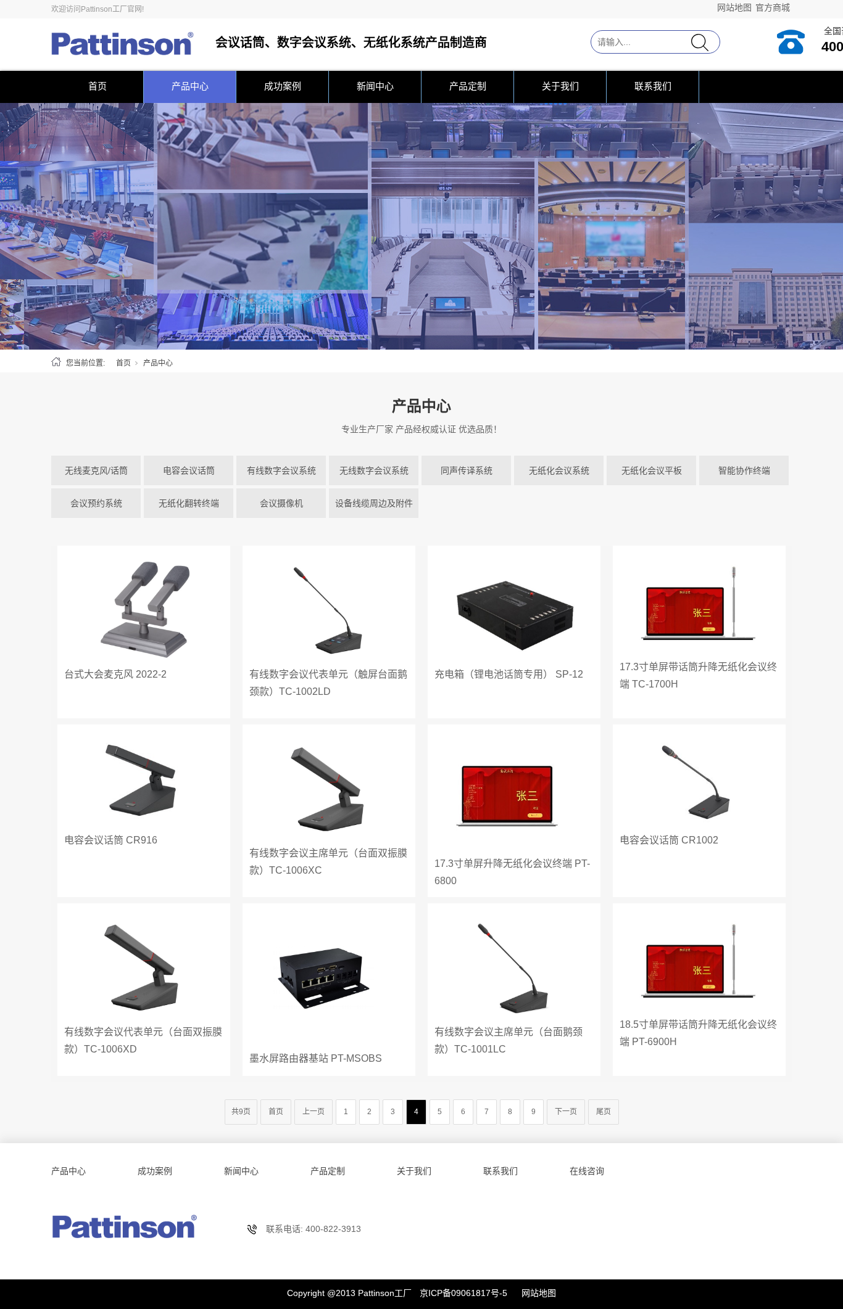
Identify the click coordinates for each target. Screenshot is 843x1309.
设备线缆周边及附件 (374, 503)
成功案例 (282, 86)
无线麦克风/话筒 (96, 470)
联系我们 (652, 86)
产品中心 (190, 86)
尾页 (603, 1111)
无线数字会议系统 (374, 470)
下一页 (566, 1111)
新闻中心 (375, 86)
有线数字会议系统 (281, 470)
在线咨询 (587, 1171)
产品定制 (467, 86)
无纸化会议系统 (559, 470)
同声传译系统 (466, 470)
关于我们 (560, 86)
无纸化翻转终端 (189, 503)
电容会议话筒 (189, 470)
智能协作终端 (744, 470)
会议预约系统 (96, 503)
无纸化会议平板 (651, 470)
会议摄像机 (281, 503)
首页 (97, 86)
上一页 (313, 1111)
